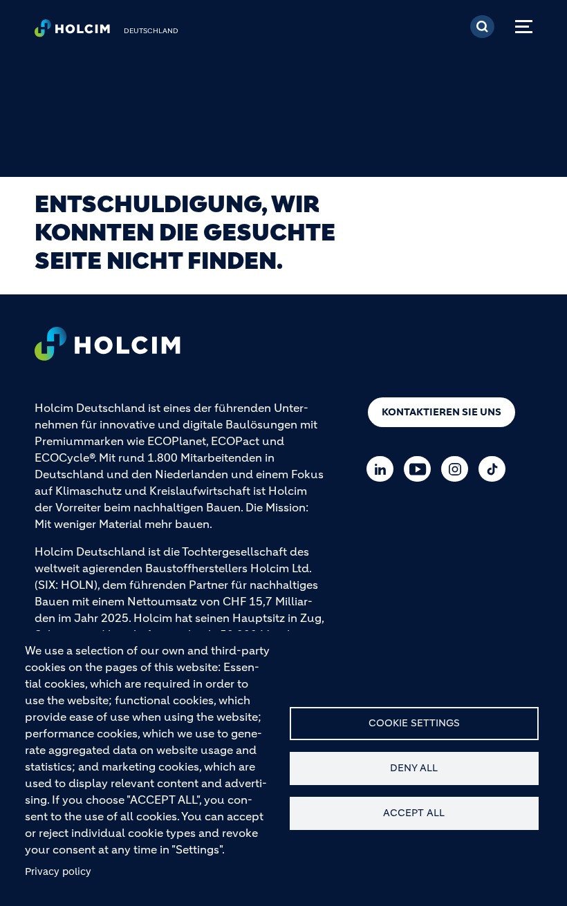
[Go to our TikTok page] (495, 469)
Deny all (414, 768)
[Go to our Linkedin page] (383, 469)
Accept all (414, 813)
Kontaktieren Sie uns (441, 412)
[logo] (72, 31)
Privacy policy (58, 872)
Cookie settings (414, 723)
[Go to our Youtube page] (421, 469)
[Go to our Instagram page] (458, 469)
